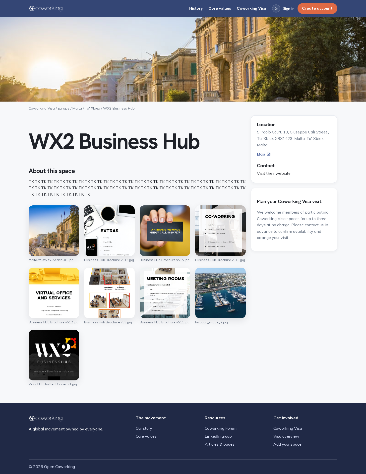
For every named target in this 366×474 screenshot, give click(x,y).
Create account (317, 8)
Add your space (287, 444)
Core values (219, 8)
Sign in (289, 8)
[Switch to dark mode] (276, 8)
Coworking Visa (251, 8)
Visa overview (286, 436)
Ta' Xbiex (92, 108)
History (196, 8)
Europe (63, 108)
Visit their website (274, 173)
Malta (77, 108)
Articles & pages (220, 444)
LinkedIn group (218, 436)
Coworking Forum (221, 428)
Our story (144, 428)
